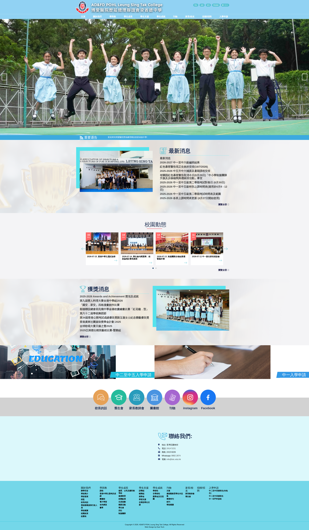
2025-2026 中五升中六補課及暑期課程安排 (185, 170)
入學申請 (223, 16)
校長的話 (84, 502)
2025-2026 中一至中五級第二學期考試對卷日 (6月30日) (192, 182)
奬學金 (141, 496)
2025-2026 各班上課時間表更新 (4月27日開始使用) (190, 198)
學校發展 (84, 496)
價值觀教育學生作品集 (175, 495)
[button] (153, 268)
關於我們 (97, 16)
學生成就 (161, 16)
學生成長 (128, 16)
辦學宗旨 (84, 491)
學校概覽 (84, 510)
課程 (101, 491)
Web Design (149, 527)
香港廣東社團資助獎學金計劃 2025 (100, 321)
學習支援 (142, 499)
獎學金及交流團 (158, 497)
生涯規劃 (122, 502)
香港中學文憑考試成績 (108, 495)
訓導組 (141, 491)
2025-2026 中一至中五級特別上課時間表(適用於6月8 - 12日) (193, 188)
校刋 (168, 502)
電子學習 (103, 502)
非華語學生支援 (144, 503)
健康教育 (122, 496)
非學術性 (156, 494)
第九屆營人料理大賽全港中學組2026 (101, 300)
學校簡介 (84, 494)
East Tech (160, 527)
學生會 (121, 508)
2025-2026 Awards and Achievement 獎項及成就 (109, 296)
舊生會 (188, 496)
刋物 (175, 16)
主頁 (83, 16)
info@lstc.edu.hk (174, 459)
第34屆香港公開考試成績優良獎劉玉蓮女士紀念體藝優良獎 (114, 317)
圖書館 (102, 499)
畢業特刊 (170, 499)
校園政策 (84, 513)
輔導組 (141, 494)
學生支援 (144, 16)
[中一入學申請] (212, 362)
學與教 (112, 16)
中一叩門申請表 (215, 499)
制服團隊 (122, 513)
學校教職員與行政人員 (89, 506)
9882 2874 (176, 456)
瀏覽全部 (223, 204)
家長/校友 (190, 16)
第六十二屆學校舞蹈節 (93, 313)
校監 (83, 499)
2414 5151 (171, 448)
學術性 (155, 491)
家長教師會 (189, 494)
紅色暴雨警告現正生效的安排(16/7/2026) (184, 166)
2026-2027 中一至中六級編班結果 (180, 162)
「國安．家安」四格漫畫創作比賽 (100, 304)
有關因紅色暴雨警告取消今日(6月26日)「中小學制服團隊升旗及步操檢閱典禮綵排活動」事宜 (193, 177)
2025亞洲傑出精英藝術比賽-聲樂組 (100, 330)
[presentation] (4, 77)
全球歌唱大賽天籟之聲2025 (96, 326)
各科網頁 (103, 505)
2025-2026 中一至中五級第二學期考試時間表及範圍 (190, 193)
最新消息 (165, 158)
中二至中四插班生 (216, 496)
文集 (168, 491)
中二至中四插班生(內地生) (218, 492)
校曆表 (83, 516)
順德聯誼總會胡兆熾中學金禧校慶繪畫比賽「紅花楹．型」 (114, 309)
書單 (101, 508)
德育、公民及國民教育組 (127, 492)
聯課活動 (122, 505)
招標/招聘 (207, 16)
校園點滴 (122, 499)
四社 (120, 510)
